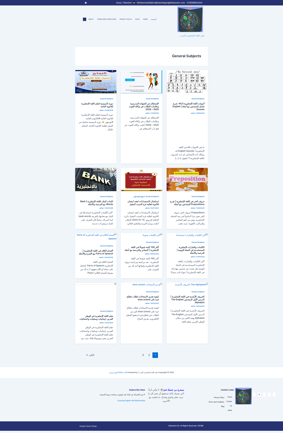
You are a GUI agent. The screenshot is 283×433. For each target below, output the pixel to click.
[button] (84, 19)
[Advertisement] (187, 130)
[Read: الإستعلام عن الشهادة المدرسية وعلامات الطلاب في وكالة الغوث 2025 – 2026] (141, 81)
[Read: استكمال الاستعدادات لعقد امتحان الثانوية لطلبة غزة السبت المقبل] (141, 179)
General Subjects (198, 99)
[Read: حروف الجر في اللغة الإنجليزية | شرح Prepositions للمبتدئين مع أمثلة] (187, 179)
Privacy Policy (126, 19)
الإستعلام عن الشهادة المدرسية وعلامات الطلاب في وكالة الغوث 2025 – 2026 (144, 106)
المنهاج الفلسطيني (139, 196)
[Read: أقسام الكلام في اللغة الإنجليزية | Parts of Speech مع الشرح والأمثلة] (95, 236)
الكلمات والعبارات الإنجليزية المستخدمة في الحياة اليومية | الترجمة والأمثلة (191, 250)
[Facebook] (99, 2)
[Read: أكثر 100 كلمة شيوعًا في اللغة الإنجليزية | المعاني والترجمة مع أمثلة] (152, 235)
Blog (137, 19)
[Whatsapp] (90, 2)
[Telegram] (85, 2)
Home (145, 19)
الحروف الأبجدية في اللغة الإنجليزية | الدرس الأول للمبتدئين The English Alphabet (188, 299)
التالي (90, 354)
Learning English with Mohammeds (131, 401)
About (91, 19)
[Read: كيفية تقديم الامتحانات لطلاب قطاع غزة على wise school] (147, 284)
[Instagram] (81, 2)
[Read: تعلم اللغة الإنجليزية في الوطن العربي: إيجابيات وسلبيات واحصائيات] (95, 294)
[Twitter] (95, 2)
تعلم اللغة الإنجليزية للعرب (192, 35)
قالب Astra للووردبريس (118, 372)
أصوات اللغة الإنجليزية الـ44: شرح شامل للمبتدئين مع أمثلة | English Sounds (189, 106)
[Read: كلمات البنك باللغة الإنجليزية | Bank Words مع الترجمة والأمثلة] (95, 179)
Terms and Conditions (106, 19)
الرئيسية (153, 19)
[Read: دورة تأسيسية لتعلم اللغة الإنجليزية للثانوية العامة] (95, 81)
